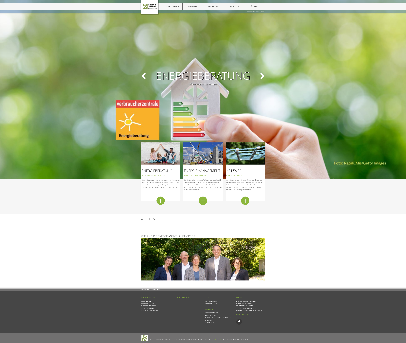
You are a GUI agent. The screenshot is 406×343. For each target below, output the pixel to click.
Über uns (254, 6)
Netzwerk (234, 170)
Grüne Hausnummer (148, 308)
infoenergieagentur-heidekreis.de (249, 311)
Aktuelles (234, 6)
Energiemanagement (202, 170)
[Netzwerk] (245, 201)
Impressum (208, 320)
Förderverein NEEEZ (212, 315)
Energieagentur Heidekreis (255, 11)
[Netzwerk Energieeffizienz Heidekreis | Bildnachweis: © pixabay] (245, 153)
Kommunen (192, 6)
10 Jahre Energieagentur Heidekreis (218, 317)
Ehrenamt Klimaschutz (149, 311)
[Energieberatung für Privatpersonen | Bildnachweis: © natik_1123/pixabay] (160, 153)
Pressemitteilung (211, 303)
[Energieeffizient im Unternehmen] (203, 153)
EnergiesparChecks (148, 306)
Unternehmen (213, 6)
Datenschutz (209, 322)
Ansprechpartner (211, 313)
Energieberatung (157, 170)
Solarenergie (146, 301)
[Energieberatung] (160, 201)
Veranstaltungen (211, 301)
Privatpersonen (172, 6)
